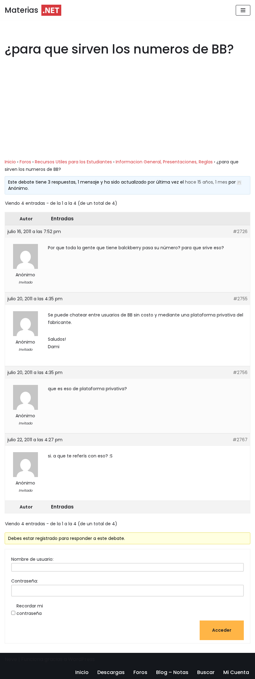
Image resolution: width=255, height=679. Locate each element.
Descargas (111, 672)
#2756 (240, 372)
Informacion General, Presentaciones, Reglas (164, 162)
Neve (11, 659)
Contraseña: (24, 581)
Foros (25, 162)
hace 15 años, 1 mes (206, 182)
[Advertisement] (127, 112)
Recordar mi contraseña (29, 609)
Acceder (221, 630)
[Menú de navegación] (243, 10)
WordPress (81, 659)
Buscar (206, 672)
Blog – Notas (172, 672)
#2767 (240, 440)
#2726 (240, 231)
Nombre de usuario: (32, 559)
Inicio (10, 162)
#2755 (240, 299)
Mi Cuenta (236, 672)
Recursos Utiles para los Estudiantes (73, 162)
